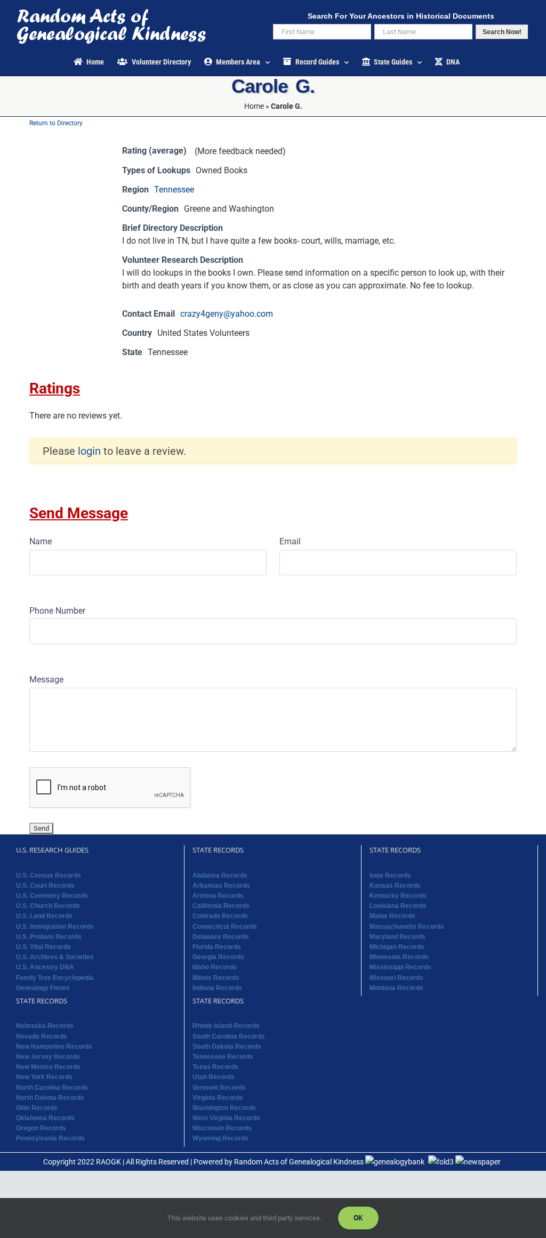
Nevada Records (41, 1036)
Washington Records (224, 1108)
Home (254, 106)
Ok (358, 1218)
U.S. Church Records (48, 906)
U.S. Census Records (48, 875)
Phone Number (57, 611)
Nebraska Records (45, 1026)
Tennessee (174, 189)
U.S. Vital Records (43, 947)
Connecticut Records (224, 926)
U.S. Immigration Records (55, 926)
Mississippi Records (400, 967)
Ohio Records (37, 1108)
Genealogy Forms (43, 988)
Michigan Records (397, 947)
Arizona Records (218, 895)
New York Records (44, 1077)
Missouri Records (396, 978)
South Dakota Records (226, 1046)
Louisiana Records (398, 906)
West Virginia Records (226, 1118)
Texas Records (215, 1067)
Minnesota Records (399, 957)
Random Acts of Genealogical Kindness (299, 1161)
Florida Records (216, 947)
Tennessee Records (222, 1056)
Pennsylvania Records (50, 1138)
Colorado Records (220, 916)
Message (46, 679)
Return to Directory (56, 123)
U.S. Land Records (44, 916)
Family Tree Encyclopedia (55, 978)
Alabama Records (219, 875)
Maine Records (392, 916)
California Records (221, 906)
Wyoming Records (220, 1138)
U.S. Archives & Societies (55, 957)
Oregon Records (41, 1128)
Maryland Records (397, 936)
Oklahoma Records (45, 1118)
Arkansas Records (221, 885)
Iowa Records (390, 875)
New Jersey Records (48, 1056)
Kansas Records (395, 885)
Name (40, 541)
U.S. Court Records (45, 885)
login (89, 451)
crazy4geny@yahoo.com (226, 314)
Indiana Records (217, 988)
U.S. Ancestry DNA (45, 967)
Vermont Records (219, 1087)
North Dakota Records (50, 1098)
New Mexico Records (48, 1067)
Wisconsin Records (222, 1128)
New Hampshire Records (54, 1046)
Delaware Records (220, 936)
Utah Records (213, 1077)
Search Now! (502, 32)
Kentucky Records (398, 895)
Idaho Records (214, 967)
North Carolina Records (52, 1087)
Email (290, 541)
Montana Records (396, 988)
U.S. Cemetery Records (52, 895)
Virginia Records (217, 1098)
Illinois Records (215, 978)
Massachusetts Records (407, 926)
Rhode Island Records (226, 1026)
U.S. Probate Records (49, 936)
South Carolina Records (228, 1036)
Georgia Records (218, 957)
